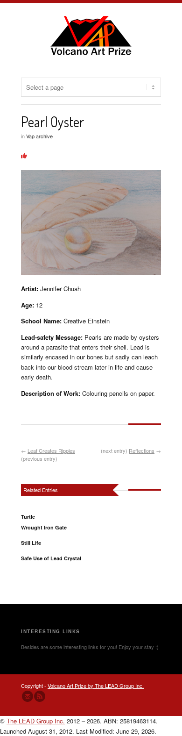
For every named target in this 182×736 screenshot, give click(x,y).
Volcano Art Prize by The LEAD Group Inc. (96, 685)
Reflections (141, 450)
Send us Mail (27, 696)
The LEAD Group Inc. (36, 720)
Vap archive (39, 136)
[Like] (24, 155)
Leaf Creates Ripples (51, 450)
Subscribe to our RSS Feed (39, 696)
